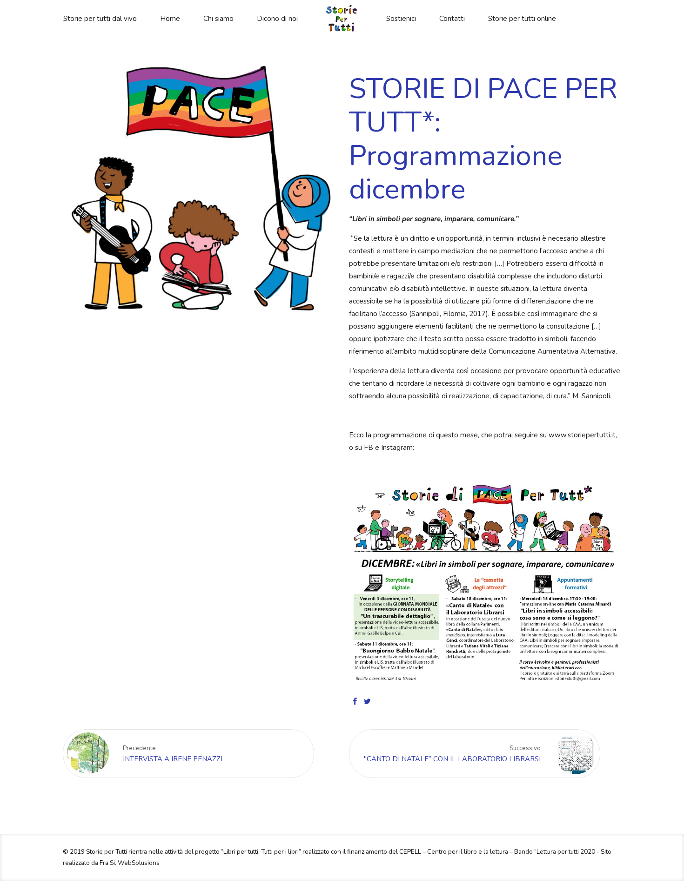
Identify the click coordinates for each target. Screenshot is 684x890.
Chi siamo (218, 18)
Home (170, 18)
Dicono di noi (277, 18)
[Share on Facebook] (355, 701)
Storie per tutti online (522, 18)
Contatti (452, 18)
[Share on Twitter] (367, 701)
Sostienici (401, 18)
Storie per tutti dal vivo (100, 18)
